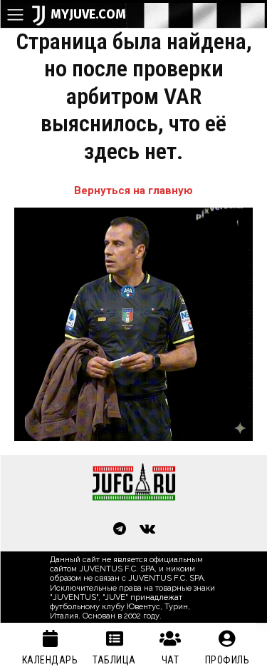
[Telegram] (119, 530)
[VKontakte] (148, 530)
